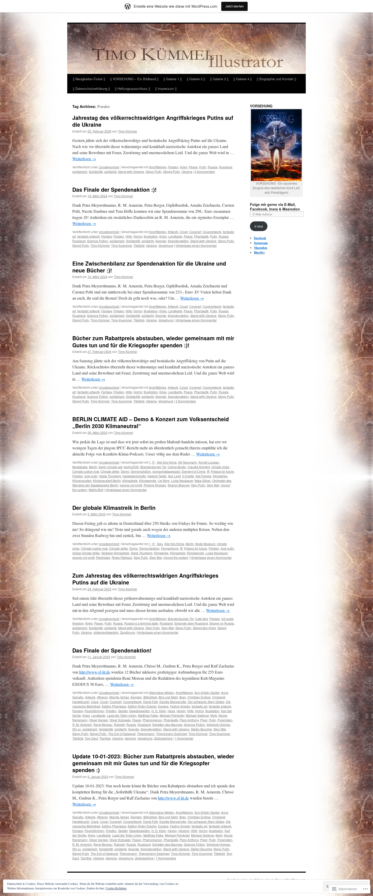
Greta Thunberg (110, 476)
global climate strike (86, 553)
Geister (123, 711)
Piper (203, 720)
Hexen (181, 711)
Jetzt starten (234, 6)
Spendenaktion (178, 241)
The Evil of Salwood (121, 733)
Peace (193, 167)
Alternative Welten (161, 692)
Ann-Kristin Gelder (206, 692)
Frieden (173, 167)
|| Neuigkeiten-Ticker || (89, 78)
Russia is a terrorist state (141, 623)
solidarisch (79, 171)
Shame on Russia (221, 623)
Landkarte (175, 236)
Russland (225, 167)
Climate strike (109, 471)
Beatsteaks (80, 467)
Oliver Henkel (98, 720)
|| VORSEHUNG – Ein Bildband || (134, 78)
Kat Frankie (203, 476)
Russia (212, 167)
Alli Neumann (187, 462)
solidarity (110, 171)
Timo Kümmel (127, 131)
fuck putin (91, 476)
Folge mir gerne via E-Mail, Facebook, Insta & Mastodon (275, 206)
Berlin (93, 467)
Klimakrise (220, 476)
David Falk (150, 701)
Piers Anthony (189, 720)
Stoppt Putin (171, 171)
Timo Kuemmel (121, 245)
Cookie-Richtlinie (116, 888)
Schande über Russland (191, 623)
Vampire (130, 738)
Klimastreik (130, 480)
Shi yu (76, 729)
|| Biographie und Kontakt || (276, 78)
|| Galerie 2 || (196, 78)
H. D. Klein (158, 711)
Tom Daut (91, 738)
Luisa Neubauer (182, 480)
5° (153, 462)
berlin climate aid (110, 467)
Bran (182, 697)
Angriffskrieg (157, 167)
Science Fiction (97, 241)
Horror (137, 236)
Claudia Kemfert (199, 467)
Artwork (173, 232)
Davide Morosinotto (172, 701)
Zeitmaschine (163, 738)
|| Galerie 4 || (242, 78)
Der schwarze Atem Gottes (206, 701)
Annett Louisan (208, 462)
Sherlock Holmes (218, 724)
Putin (202, 167)
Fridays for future (222, 471)
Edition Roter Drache (142, 706)
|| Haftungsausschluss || (132, 88)
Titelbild (138, 245)
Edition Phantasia (114, 706)
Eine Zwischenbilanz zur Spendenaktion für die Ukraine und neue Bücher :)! (149, 266)
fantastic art (199, 706)
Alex (160, 544)
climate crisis (220, 467)
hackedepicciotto (134, 476)
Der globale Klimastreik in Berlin (114, 507)
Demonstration (141, 471)
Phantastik (201, 236)
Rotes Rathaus (122, 557)
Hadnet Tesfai (156, 476)
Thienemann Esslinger (171, 733)
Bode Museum (205, 544)
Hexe (171, 711)
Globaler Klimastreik (115, 553)
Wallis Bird (96, 489)
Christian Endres (199, 697)
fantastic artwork (88, 236)
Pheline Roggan (155, 485)
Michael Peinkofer (172, 715)
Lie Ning (163, 480)
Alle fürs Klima (167, 462)
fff (208, 471)
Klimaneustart (81, 480)
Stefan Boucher (201, 729)
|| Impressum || (166, 88)
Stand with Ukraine (131, 171)
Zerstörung (127, 632)
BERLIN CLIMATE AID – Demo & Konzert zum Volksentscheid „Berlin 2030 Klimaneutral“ (150, 422)
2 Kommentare (205, 171)
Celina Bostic (177, 467)
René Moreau (102, 724)
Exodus (163, 706)
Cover (184, 232)
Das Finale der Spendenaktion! (111, 650)
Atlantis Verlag (119, 697)
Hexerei (183, 830)
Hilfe (129, 236)
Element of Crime (194, 471)
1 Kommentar (184, 738)
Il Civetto (188, 476)
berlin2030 (131, 467)
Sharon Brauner (179, 485)
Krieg (183, 167)
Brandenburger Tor (153, 467)
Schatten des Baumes (167, 724)
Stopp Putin (154, 171)
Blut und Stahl (168, 697)
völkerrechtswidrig (105, 632)
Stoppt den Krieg (204, 628)
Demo (125, 471)
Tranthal (105, 738)
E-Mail (259, 226)
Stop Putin (198, 485)
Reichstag (103, 557)
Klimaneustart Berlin (107, 480)
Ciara (94, 701)
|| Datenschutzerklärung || (91, 88)
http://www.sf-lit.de (94, 672)
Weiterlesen (84, 158)
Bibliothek (150, 697)
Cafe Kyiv (201, 618)
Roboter (119, 724)
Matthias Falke (148, 715)
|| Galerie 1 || (172, 78)
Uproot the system (175, 557)
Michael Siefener (197, 715)
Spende (160, 241)
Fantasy (106, 236)
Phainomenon (152, 720)
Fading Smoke (180, 706)
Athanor (102, 697)
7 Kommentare (166, 858)
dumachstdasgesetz (166, 471)
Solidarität (96, 171)
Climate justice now (85, 471)
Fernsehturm (170, 548)
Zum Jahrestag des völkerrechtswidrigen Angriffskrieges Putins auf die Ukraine (145, 579)
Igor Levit (174, 476)
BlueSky (259, 252)
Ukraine (186, 171)
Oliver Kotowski (120, 720)
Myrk (213, 715)
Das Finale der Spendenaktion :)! (114, 189)
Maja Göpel (203, 480)
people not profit (131, 485)
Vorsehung (165, 245)
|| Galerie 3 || (219, 78)
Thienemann (146, 733)
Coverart (195, 232)
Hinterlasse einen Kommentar (196, 245)
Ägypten (136, 697)
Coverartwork (212, 232)
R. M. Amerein (82, 724)
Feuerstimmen (94, 711)
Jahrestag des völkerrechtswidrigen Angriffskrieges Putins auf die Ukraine (152, 121)
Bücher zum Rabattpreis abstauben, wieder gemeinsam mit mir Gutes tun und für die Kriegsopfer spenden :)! (153, 341)
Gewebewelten (139, 711)
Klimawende (147, 480)
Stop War (213, 485)
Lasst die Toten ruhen (122, 715)
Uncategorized (109, 167)
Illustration (151, 236)
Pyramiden (224, 720)
